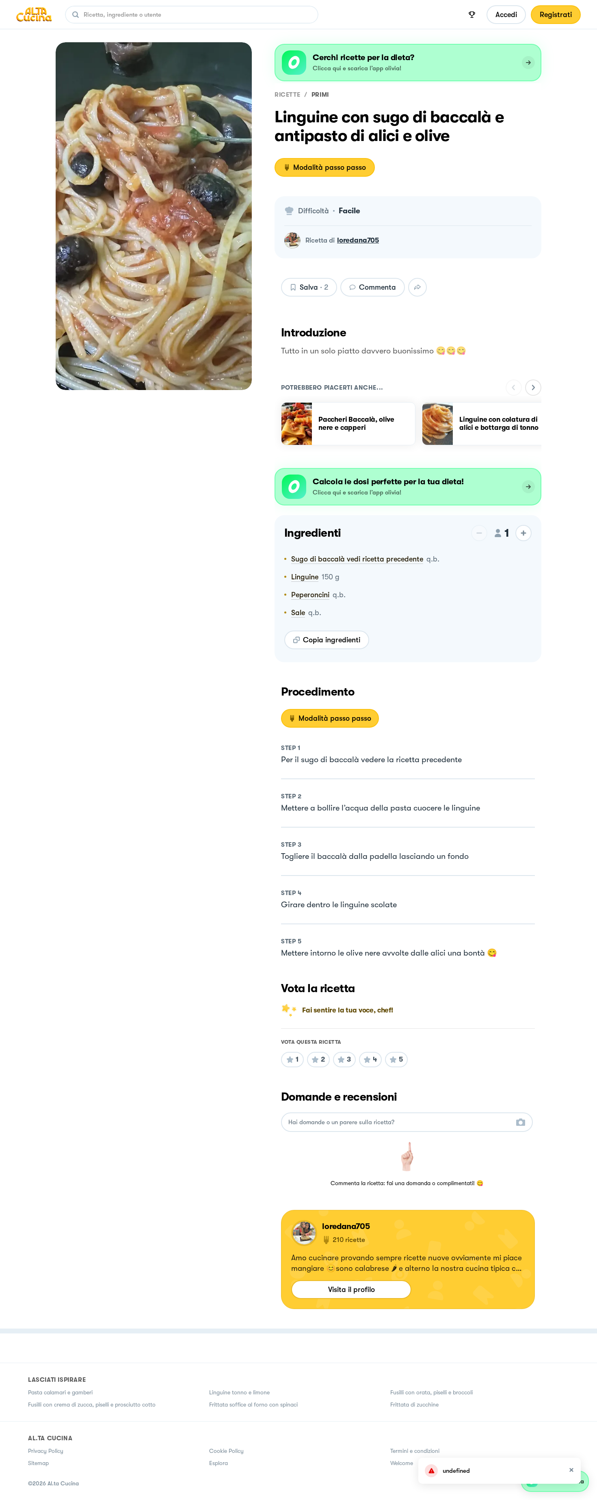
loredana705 (358, 240)
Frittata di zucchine (414, 1404)
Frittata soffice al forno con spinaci (253, 1404)
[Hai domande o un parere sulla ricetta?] (399, 1122)
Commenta (377, 287)
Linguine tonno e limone (239, 1392)
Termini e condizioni (414, 1451)
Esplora (218, 1463)
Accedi (506, 15)
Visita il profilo (351, 1289)
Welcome (401, 1463)
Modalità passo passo (329, 167)
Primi (320, 94)
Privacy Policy (45, 1451)
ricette (287, 94)
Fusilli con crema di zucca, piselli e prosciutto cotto (92, 1404)
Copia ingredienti (331, 640)
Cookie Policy (226, 1451)
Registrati (556, 15)
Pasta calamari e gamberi (60, 1392)
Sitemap (38, 1463)
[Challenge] (472, 15)
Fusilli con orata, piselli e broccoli (431, 1392)
